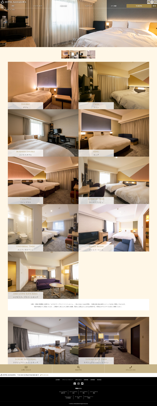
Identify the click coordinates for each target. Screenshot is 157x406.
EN (155, 6)
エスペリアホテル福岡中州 (63, 392)
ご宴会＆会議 (63, 6)
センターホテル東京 (78, 397)
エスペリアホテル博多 (84, 392)
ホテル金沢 (6, 9)
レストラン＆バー (37, 6)
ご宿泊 (12, 6)
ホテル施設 (114, 6)
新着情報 (86, 379)
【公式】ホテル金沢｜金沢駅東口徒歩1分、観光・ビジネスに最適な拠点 (13, 2)
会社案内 (58, 379)
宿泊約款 (99, 379)
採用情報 (93, 379)
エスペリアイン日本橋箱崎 (68, 397)
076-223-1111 (130, 370)
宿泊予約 (139, 6)
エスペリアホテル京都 (73, 392)
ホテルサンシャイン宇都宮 (88, 397)
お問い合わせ (26, 370)
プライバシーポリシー (67, 379)
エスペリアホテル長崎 (94, 392)
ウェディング (88, 6)
